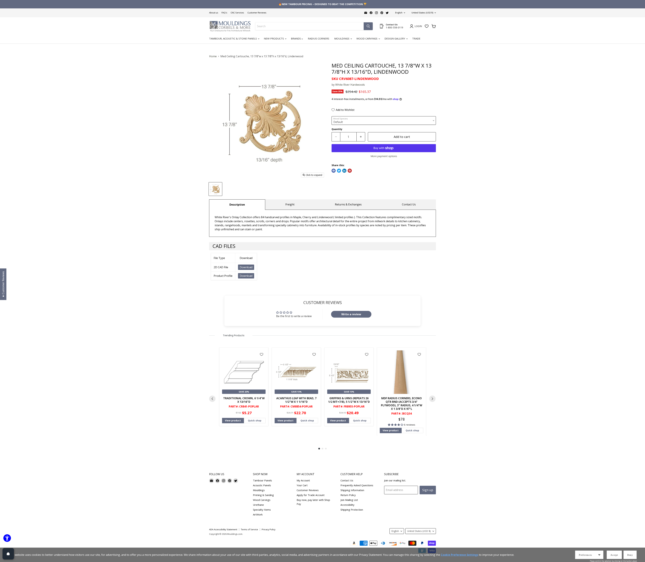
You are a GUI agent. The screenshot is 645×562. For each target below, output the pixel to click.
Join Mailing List (349, 500)
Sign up (427, 490)
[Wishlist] (426, 26)
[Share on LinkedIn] (344, 171)
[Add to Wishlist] (261, 354)
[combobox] (309, 26)
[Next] (432, 399)
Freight (289, 204)
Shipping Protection (351, 509)
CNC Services (237, 12)
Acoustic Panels (262, 485)
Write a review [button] (351, 314)
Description (237, 204)
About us (213, 12)
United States (422, 12)
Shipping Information (352, 490)
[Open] (8, 553)
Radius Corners (318, 38)
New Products (274, 38)
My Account (303, 480)
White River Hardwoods (350, 85)
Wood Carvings (367, 38)
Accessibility (347, 504)
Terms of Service (249, 529)
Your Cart (302, 485)
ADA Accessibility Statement (223, 529)
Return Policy (348, 495)
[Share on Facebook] (334, 171)
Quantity (337, 129)
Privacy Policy (268, 529)
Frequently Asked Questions (356, 485)
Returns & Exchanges (348, 204)
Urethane (258, 504)
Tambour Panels (262, 480)
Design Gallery (395, 38)
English (398, 12)
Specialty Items (262, 509)
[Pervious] (212, 399)
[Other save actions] (599, 555)
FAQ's (224, 12)
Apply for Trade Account (311, 495)
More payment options (384, 156)
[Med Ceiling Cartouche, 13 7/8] (215, 189)
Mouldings (342, 38)
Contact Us (409, 204)
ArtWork (258, 514)
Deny (630, 555)
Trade (416, 38)
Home (213, 56)
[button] (396, 424)
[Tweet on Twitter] (339, 171)
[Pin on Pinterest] (350, 171)
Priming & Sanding (263, 495)
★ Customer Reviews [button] (3, 284)
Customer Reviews (256, 12)
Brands (296, 38)
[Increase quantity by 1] (361, 136)
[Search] (368, 26)
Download (246, 267)
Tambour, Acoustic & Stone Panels (233, 38)
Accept (614, 555)
